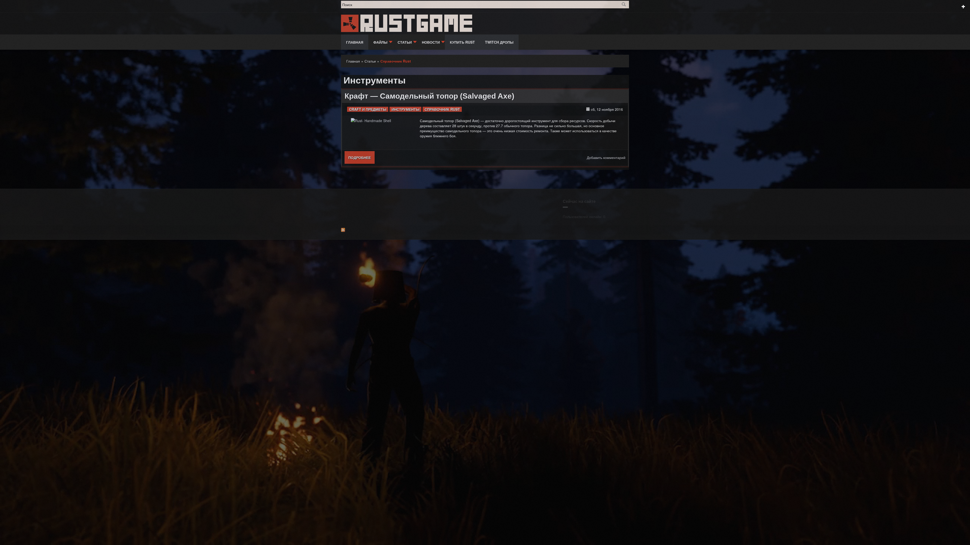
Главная (354, 42)
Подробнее (361, 157)
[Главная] (350, 22)
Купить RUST (462, 42)
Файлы (380, 42)
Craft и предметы (367, 109)
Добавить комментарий (606, 157)
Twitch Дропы (499, 42)
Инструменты (406, 109)
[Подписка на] (485, 230)
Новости (431, 42)
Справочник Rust (442, 109)
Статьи (405, 42)
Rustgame (417, 23)
